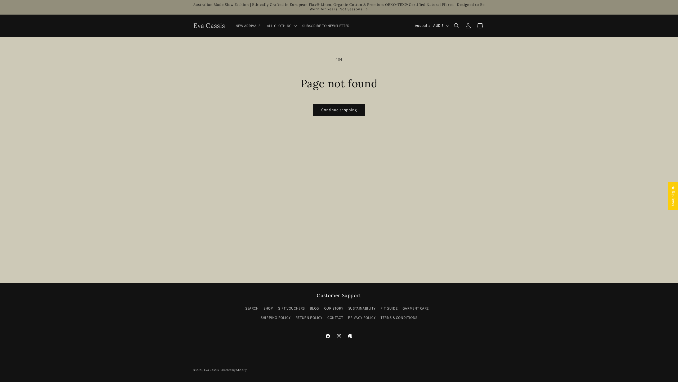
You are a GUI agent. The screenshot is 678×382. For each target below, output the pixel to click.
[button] (281, 25)
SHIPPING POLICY (276, 317)
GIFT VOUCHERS (291, 308)
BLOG (314, 308)
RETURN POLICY (309, 317)
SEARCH (252, 308)
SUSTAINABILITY (362, 308)
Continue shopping (339, 109)
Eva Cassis (211, 370)
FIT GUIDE (389, 308)
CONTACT (335, 317)
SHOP (268, 308)
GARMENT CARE (416, 308)
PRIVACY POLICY (362, 317)
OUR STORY (333, 308)
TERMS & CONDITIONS (399, 317)
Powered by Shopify (233, 370)
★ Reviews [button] (673, 196)
